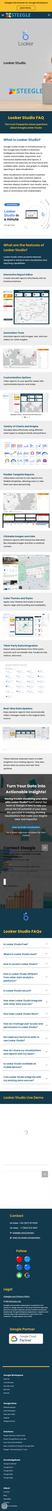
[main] (26, 60)
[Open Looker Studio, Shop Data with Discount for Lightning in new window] (45, 1174)
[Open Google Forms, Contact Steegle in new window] (45, 848)
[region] (26, 6)
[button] (3, 15)
